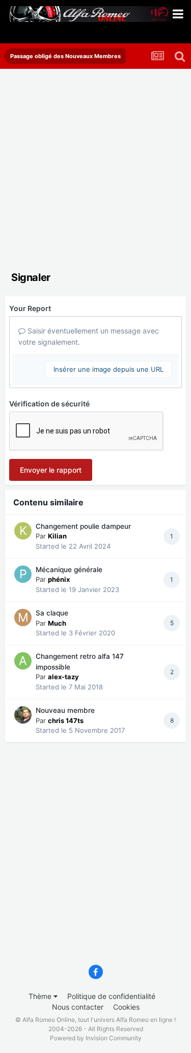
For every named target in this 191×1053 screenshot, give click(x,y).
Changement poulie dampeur (83, 526)
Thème (41, 996)
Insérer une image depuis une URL (108, 369)
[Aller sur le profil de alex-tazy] (23, 661)
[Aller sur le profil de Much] (23, 617)
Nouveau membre (65, 710)
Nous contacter (77, 1007)
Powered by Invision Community (96, 1038)
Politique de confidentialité (111, 996)
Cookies (126, 1007)
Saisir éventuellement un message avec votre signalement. (88, 336)
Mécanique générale (69, 570)
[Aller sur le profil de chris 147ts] (23, 715)
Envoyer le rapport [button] (50, 470)
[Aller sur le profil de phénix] (23, 574)
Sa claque (52, 613)
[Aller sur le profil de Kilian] (23, 531)
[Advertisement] (95, 169)
